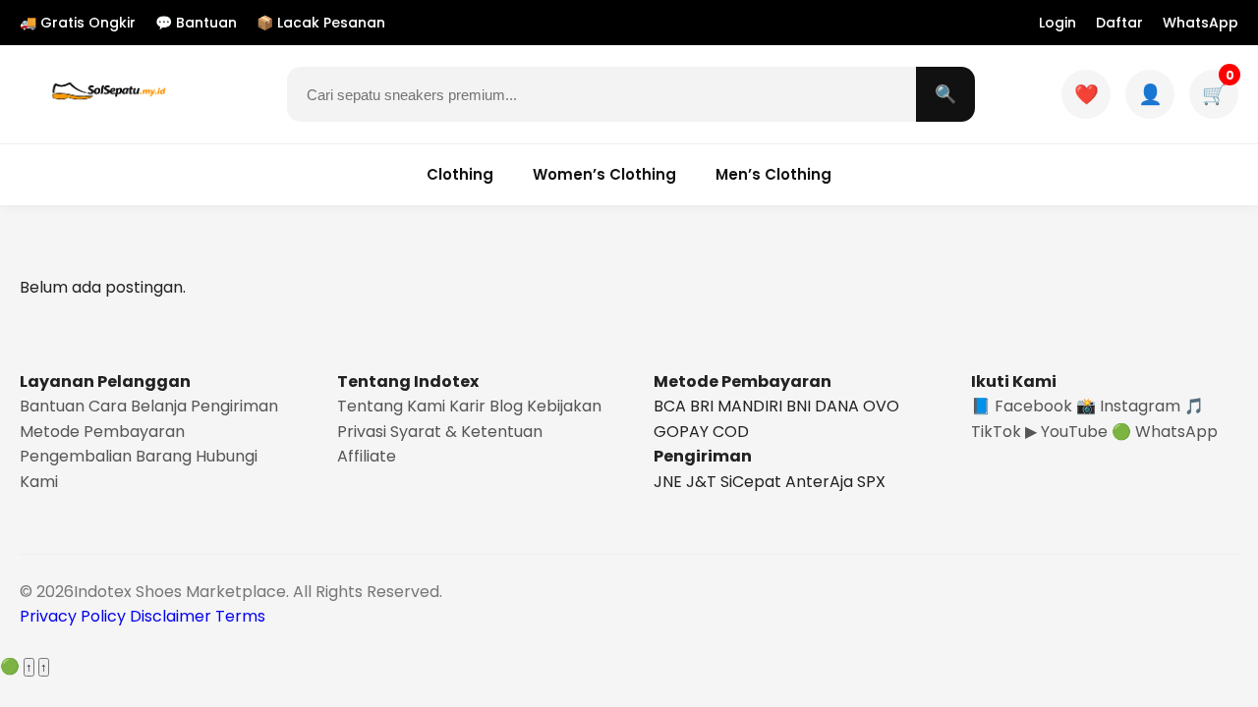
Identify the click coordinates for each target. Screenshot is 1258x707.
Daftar (1119, 22)
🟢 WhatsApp (1165, 431)
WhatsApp (1200, 22)
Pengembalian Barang (108, 456)
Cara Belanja (139, 406)
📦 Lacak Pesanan (321, 22)
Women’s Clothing (604, 174)
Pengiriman (234, 406)
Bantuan (54, 406)
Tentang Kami (393, 406)
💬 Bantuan (196, 22)
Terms (240, 616)
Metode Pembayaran (102, 431)
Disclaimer (172, 616)
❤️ (1086, 94)
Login (1057, 22)
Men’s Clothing (773, 174)
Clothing (460, 174)
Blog (508, 406)
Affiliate (366, 456)
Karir (469, 406)
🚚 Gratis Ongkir (78, 22)
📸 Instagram (1130, 406)
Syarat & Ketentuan (466, 431)
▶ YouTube (1068, 431)
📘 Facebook (1023, 406)
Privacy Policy (75, 616)
